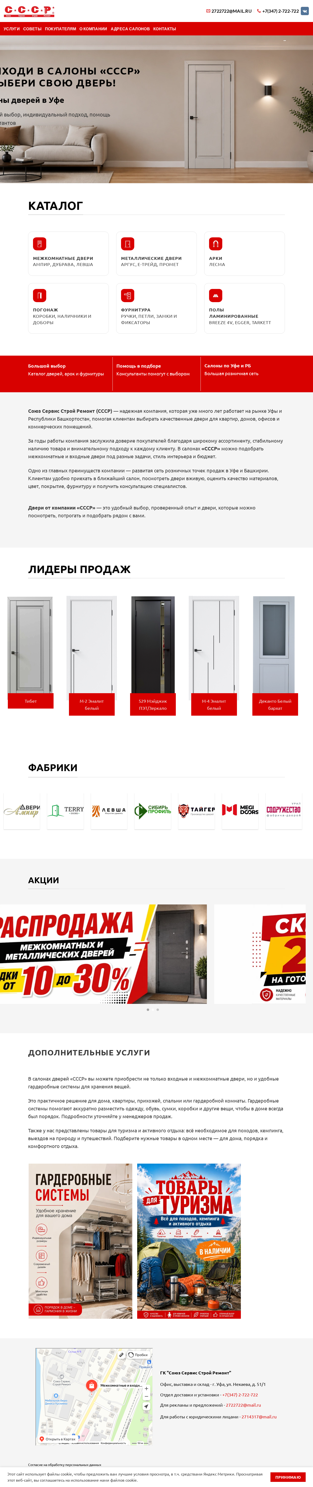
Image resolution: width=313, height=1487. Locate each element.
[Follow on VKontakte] (305, 11)
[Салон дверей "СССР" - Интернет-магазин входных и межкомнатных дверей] (29, 11)
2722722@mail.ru (243, 1404)
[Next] (303, 658)
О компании (93, 28)
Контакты (164, 28)
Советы (32, 28)
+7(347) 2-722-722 (240, 1394)
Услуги (12, 28)
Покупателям (60, 28)
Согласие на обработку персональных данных (64, 1464)
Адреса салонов (130, 28)
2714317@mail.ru (259, 1416)
